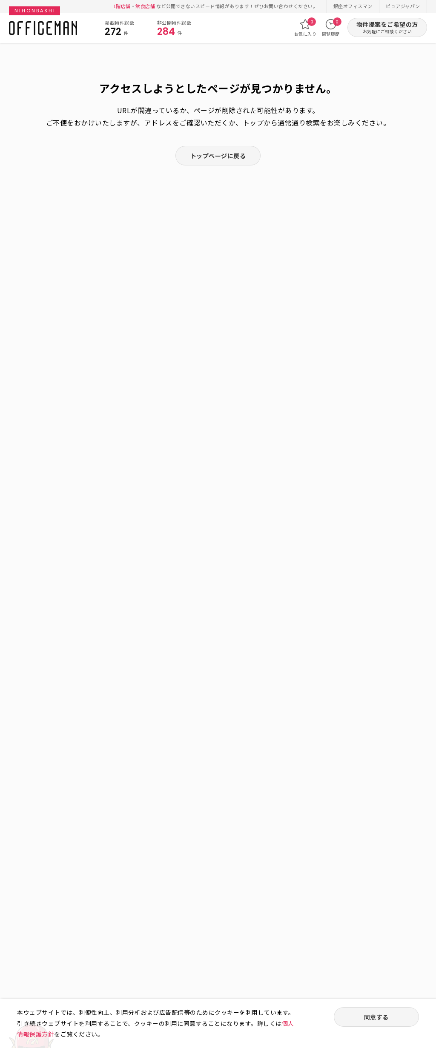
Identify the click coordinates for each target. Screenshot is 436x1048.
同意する (376, 1017)
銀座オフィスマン (353, 6)
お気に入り (305, 28)
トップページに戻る (218, 155)
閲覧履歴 (331, 28)
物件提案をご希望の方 (387, 27)
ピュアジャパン (403, 6)
